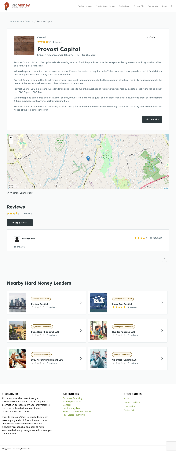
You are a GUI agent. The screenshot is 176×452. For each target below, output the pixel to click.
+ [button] (11, 137)
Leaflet (166, 188)
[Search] (171, 6)
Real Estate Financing (74, 414)
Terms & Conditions (132, 402)
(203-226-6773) (88, 55)
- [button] (11, 142)
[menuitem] (85, 6)
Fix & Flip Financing (72, 401)
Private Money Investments (77, 411)
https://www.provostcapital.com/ (55, 55)
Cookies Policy (129, 410)
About (126, 398)
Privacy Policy (129, 406)
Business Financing (72, 398)
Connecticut (15, 21)
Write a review (19, 222)
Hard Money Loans (72, 408)
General (67, 404)
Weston (29, 21)
